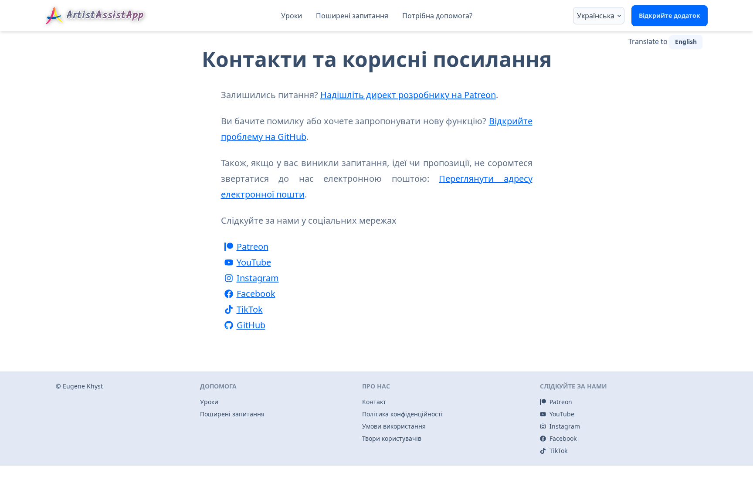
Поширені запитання (352, 15)
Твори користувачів (391, 438)
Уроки (291, 15)
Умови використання (394, 426)
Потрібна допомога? (437, 15)
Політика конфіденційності (402, 414)
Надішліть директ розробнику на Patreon (408, 95)
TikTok (250, 309)
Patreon (252, 246)
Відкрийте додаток (669, 15)
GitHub (251, 325)
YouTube (254, 262)
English (686, 41)
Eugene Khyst (83, 386)
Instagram (258, 278)
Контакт (374, 402)
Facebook (256, 294)
